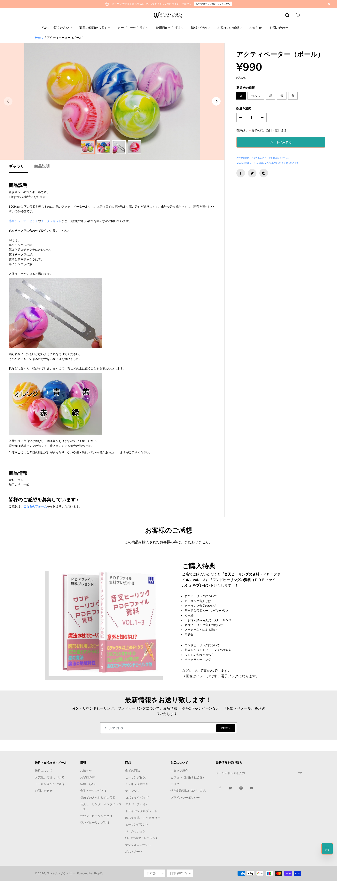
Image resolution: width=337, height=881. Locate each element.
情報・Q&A (199, 28)
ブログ (174, 784)
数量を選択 (243, 108)
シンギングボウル (137, 784)
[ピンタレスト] (263, 173)
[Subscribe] (300, 773)
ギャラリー (18, 166)
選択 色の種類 (245, 88)
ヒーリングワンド (137, 824)
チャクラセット (51, 221)
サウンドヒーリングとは (96, 816)
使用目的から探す (169, 28)
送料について (43, 770)
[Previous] (8, 101)
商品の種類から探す (93, 28)
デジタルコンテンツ (138, 845)
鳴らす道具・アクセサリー (142, 818)
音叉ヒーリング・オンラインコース (100, 806)
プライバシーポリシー (185, 797)
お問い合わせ (279, 28)
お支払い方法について (49, 777)
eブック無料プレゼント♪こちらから (213, 3)
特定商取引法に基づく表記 (188, 791)
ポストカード (134, 851)
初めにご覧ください (55, 28)
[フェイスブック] (240, 173)
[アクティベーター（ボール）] (112, 101)
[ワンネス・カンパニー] (168, 15)
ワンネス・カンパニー (61, 873)
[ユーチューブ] (251, 788)
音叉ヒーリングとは (93, 791)
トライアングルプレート (141, 811)
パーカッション (135, 831)
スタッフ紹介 (179, 770)
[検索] (287, 15)
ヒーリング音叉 (135, 777)
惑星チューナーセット (23, 221)
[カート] (298, 15)
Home (39, 37)
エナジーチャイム (137, 804)
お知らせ (255, 28)
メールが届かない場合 (49, 784)
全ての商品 (132, 770)
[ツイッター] (252, 173)
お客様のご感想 (228, 28)
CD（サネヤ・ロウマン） (142, 838)
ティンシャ (132, 791)
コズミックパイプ (137, 797)
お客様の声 (87, 777)
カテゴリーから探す (132, 28)
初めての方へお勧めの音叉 (97, 797)
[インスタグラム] (241, 788)
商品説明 (42, 166)
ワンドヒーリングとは (94, 822)
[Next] (216, 101)
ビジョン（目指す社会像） (188, 777)
